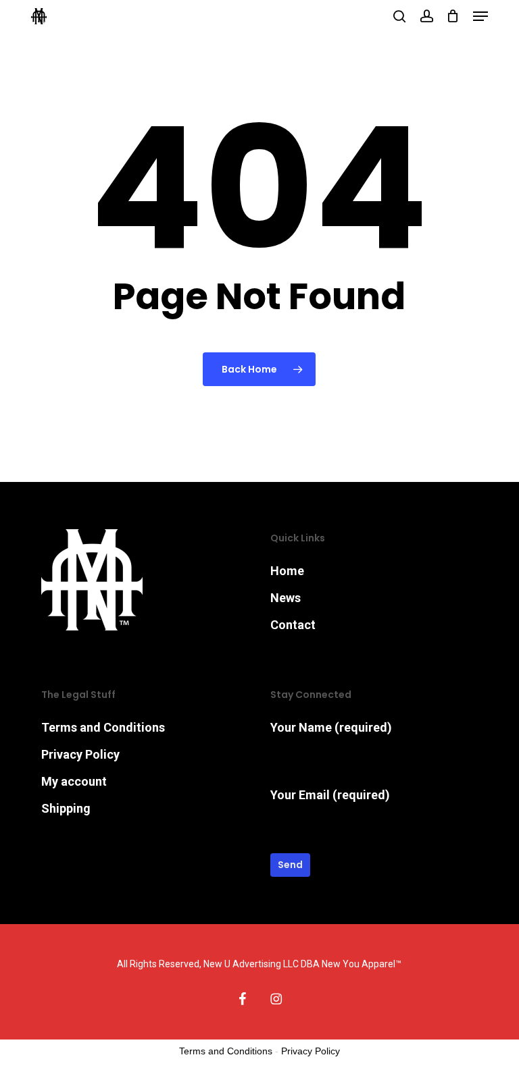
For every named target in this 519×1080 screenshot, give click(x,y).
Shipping (66, 808)
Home (287, 571)
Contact (293, 625)
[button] (480, 16)
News (285, 598)
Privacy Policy (80, 754)
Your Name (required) (331, 727)
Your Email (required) (330, 795)
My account (74, 781)
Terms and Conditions (103, 727)
